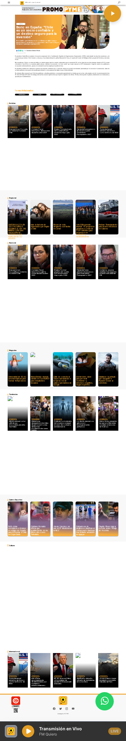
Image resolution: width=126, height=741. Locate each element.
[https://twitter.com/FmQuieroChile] (60, 709)
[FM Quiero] (8, 2)
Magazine (81, 676)
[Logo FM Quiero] (22, 2)
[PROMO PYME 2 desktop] (63, 9)
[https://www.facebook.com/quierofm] (54, 708)
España (74, 94)
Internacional (13, 676)
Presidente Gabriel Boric (40, 94)
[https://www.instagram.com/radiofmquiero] (66, 709)
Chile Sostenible (57, 94)
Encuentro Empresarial (22, 94)
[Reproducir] (112, 13)
